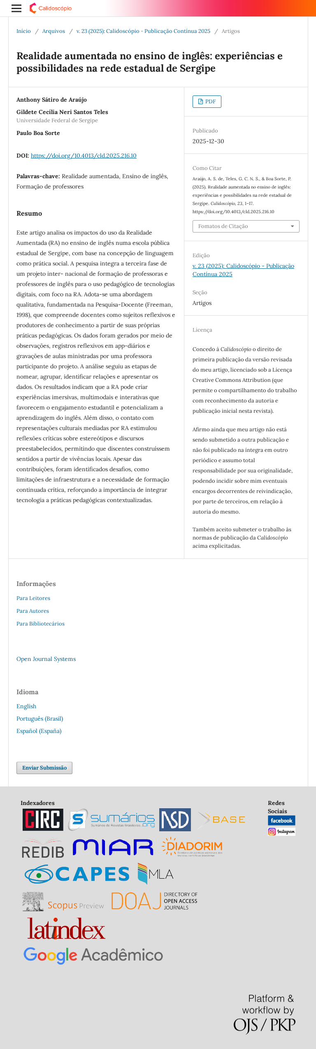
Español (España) (38, 731)
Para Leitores (33, 598)
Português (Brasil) (39, 718)
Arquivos (53, 31)
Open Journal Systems (46, 659)
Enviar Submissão (44, 767)
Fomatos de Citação (223, 226)
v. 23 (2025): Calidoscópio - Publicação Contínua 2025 (143, 31)
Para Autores (32, 610)
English (26, 706)
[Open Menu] (16, 8)
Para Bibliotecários (40, 623)
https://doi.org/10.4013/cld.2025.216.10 (84, 155)
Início (23, 31)
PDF (210, 101)
